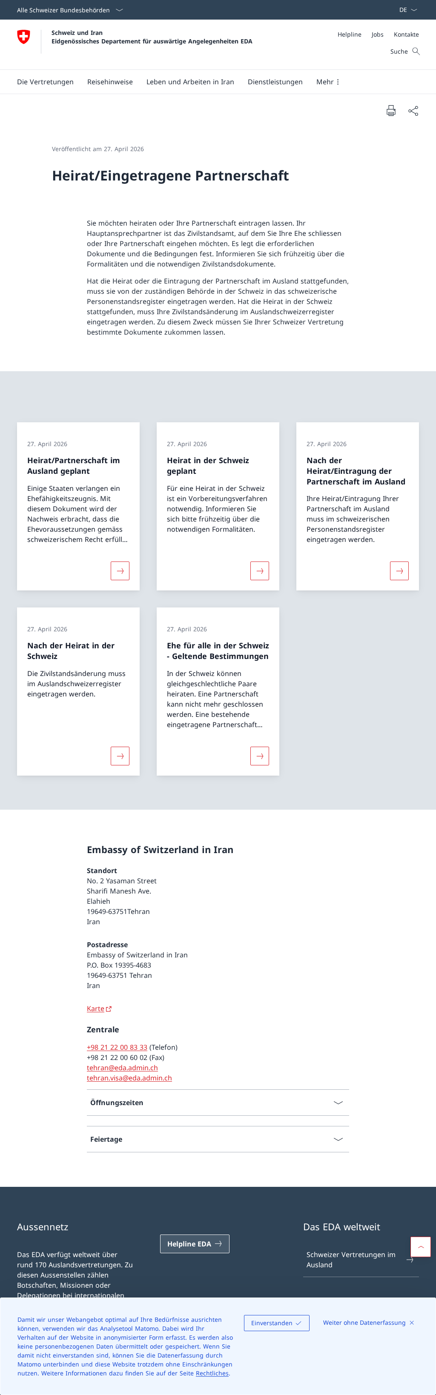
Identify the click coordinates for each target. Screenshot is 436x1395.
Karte (95, 1008)
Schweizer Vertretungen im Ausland (351, 1259)
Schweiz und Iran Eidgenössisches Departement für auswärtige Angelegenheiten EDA (152, 37)
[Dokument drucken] (391, 110)
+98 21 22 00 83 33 (117, 1047)
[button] (45, 82)
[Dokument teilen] (413, 110)
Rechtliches (212, 1373)
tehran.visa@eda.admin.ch (129, 1078)
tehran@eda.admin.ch (122, 1067)
